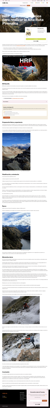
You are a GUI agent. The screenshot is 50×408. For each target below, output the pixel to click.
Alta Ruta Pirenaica (5, 388)
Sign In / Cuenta (34, 0)
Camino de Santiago (23, 398)
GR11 (3, 0)
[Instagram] (39, 0)
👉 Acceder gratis (6, 117)
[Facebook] (41, 0)
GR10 (9, 0)
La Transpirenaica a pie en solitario (17, 98)
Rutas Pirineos (22, 394)
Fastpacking (22, 399)
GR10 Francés (22, 397)
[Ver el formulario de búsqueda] (47, 0)
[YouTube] (38, 0)
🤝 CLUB (42, 2)
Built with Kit (35, 41)
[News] (44, 0)
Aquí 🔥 (28, 5)
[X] (43, 0)
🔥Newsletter (37, 2)
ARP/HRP (6, 0)
